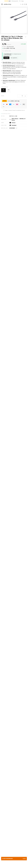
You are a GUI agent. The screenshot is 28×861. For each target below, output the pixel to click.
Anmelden (6, 57)
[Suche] (20, 4)
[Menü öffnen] (2, 4)
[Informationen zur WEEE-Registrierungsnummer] (16, 128)
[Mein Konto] (22, 4)
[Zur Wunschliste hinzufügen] (25, 37)
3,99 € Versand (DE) (10, 46)
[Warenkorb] (26, 4)
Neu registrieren (14, 57)
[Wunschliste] (24, 4)
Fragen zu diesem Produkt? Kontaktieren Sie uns (15, 110)
